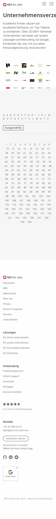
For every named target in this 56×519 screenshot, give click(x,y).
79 (37, 183)
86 (31, 187)
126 (6, 213)
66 (6, 178)
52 (18, 170)
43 (12, 166)
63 (37, 174)
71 (37, 178)
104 (48, 196)
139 (22, 221)
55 (37, 170)
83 (12, 187)
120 (13, 209)
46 (31, 166)
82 (6, 187)
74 (6, 183)
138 (46, 217)
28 (18, 157)
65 (49, 174)
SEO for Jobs (12, 4)
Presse (6, 303)
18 (7, 153)
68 (18, 178)
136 (32, 217)
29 (24, 157)
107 (21, 200)
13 (25, 148)
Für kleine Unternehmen (16, 337)
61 (25, 174)
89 (49, 187)
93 (24, 191)
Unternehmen (10, 319)
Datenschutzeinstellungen (40, 498)
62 (30, 174)
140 (30, 221)
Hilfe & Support (11, 376)
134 (17, 217)
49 (50, 166)
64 (43, 174)
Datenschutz (9, 293)
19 (12, 153)
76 (19, 183)
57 (49, 170)
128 (21, 213)
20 (18, 153)
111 (49, 200)
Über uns (8, 298)
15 (37, 148)
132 (49, 213)
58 (6, 174)
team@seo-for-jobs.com (16, 430)
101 (27, 196)
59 (12, 174)
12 (19, 148)
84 (18, 187)
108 (28, 200)
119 (6, 209)
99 (13, 196)
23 (36, 153)
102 (34, 196)
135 (24, 217)
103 (41, 196)
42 (5, 166)
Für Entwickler (10, 353)
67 (12, 178)
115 (28, 204)
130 (35, 213)
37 (25, 161)
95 (37, 191)
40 (43, 161)
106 (14, 200)
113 (14, 204)
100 (20, 196)
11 (13, 148)
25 (49, 153)
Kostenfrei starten (15, 438)
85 (25, 187)
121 (20, 209)
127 (13, 213)
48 (43, 166)
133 (10, 217)
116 (35, 204)
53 (24, 170)
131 (42, 213)
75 (12, 183)
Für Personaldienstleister (16, 347)
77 (25, 183)
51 (12, 170)
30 (30, 157)
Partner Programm (13, 309)
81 (49, 183)
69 (25, 178)
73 (49, 178)
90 (6, 191)
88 (43, 187)
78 (31, 183)
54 (31, 170)
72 (43, 178)
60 (18, 174)
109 (35, 200)
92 (18, 191)
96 (43, 191)
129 (28, 213)
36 (18, 161)
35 (12, 161)
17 (48, 148)
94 (31, 191)
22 (30, 153)
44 (18, 166)
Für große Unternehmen (16, 342)
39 (37, 161)
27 (12, 157)
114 (21, 204)
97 (49, 191)
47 (37, 166)
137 (39, 217)
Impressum (9, 282)
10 (7, 148)
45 (25, 166)
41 (50, 161)
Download (8, 381)
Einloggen (8, 386)
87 (37, 187)
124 (42, 209)
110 (42, 200)
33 (49, 157)
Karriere (7, 314)
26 (6, 157)
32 (43, 157)
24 (43, 153)
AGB (5, 288)
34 (6, 161)
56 (43, 170)
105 (7, 200)
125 (49, 209)
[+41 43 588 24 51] (44, 4)
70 (31, 178)
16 (42, 148)
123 (35, 209)
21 (24, 153)
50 (6, 170)
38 (31, 161)
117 (42, 204)
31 (37, 157)
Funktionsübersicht (13, 371)
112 (7, 204)
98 (7, 196)
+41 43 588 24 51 (12, 426)
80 (43, 183)
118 (48, 204)
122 (27, 209)
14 (31, 148)
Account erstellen (12, 391)
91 (12, 191)
